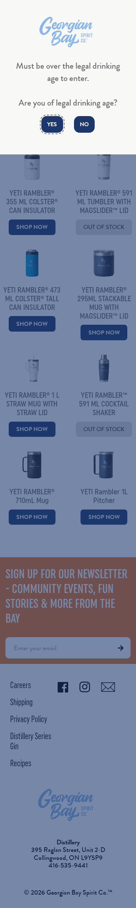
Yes (52, 124)
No (84, 124)
